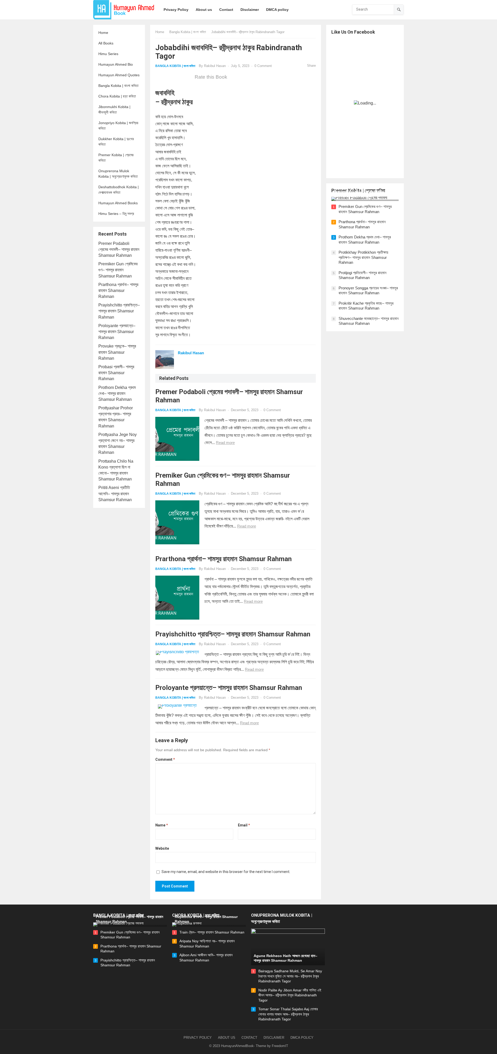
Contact (249, 1038)
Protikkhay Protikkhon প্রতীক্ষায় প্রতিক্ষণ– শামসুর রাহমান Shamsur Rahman (363, 257)
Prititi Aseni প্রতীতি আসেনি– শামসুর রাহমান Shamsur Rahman (115, 493)
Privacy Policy (198, 1038)
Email (244, 825)
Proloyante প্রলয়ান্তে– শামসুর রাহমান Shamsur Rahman (116, 331)
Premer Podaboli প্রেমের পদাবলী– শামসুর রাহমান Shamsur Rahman (118, 249)
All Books (105, 43)
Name (161, 825)
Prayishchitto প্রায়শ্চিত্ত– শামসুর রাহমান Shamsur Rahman (119, 311)
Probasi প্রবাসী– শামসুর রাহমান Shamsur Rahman (116, 373)
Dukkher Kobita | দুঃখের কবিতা (116, 141)
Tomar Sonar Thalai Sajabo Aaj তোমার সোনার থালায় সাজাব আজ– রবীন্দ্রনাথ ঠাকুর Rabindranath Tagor (288, 1014)
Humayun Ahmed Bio (115, 64)
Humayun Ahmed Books (118, 203)
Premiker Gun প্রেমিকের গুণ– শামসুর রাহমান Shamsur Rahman (117, 270)
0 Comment (263, 66)
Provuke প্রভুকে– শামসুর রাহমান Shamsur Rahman (117, 352)
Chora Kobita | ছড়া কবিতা (117, 96)
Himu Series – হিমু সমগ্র (116, 214)
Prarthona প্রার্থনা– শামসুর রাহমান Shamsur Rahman (118, 290)
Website (162, 848)
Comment (165, 759)
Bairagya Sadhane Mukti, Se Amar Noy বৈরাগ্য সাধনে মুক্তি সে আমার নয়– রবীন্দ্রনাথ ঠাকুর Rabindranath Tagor (290, 976)
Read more (225, 442)
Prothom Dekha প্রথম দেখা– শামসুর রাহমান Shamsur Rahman (117, 393)
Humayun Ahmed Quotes (119, 75)
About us (226, 1038)
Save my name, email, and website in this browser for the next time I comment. (226, 872)
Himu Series (108, 54)
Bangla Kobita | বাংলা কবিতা (118, 86)
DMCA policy (301, 1038)
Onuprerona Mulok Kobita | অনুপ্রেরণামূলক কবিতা (118, 173)
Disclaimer (274, 1038)
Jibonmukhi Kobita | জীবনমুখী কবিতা (114, 109)
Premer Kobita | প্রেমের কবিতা (116, 157)
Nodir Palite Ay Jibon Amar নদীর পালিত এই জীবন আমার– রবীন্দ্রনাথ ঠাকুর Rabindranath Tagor (289, 995)
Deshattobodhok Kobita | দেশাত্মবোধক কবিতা (118, 189)
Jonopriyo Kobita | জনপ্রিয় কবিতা (118, 125)
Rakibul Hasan (215, 66)
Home (103, 33)
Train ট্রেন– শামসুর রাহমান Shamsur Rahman (211, 932)
